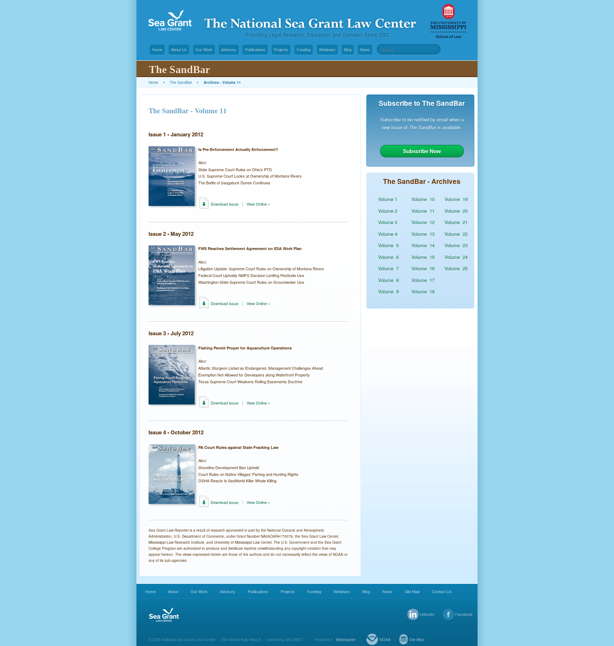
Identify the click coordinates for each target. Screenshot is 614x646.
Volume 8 (388, 280)
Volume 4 (387, 233)
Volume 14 (423, 245)
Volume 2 (387, 210)
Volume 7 (388, 268)
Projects (281, 50)
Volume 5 (388, 245)
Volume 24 (456, 257)
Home (157, 50)
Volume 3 (387, 222)
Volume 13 (423, 233)
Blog (347, 50)
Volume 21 (456, 222)
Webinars (327, 50)
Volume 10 (423, 199)
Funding (304, 50)
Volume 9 (388, 291)
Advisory (228, 50)
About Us (179, 50)
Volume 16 (423, 268)
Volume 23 (456, 245)
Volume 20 (456, 210)
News (365, 50)
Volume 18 (423, 291)
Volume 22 (456, 233)
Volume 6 (388, 257)
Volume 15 (423, 257)
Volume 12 (423, 222)
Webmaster (346, 639)
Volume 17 (423, 280)
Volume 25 (456, 268)
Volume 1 (387, 199)
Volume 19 (456, 199)
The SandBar (181, 82)
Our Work (203, 50)
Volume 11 (423, 210)
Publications (255, 50)
